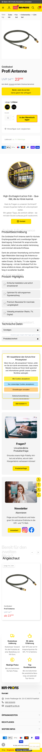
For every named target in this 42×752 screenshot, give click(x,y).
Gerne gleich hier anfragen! (21, 93)
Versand (11, 84)
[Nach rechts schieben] (38, 552)
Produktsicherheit (21, 339)
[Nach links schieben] (32, 552)
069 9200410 (10, 702)
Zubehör (10, 16)
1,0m (34, 15)
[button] (3, 7)
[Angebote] (15, 7)
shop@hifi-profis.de (12, 706)
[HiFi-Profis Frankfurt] (10, 688)
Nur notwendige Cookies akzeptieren (21, 384)
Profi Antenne (9, 609)
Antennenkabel (26, 16)
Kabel (16, 16)
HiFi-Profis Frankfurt (23, 745)
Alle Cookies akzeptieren (21, 379)
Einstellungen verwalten (21, 389)
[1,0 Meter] (7, 107)
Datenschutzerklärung (20, 396)
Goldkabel (7, 66)
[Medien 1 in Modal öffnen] (21, 39)
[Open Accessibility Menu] (3, 745)
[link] (17, 2)
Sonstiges (21, 330)
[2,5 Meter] (13, 107)
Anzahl (7, 113)
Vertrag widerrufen (23, 750)
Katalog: (4, 16)
